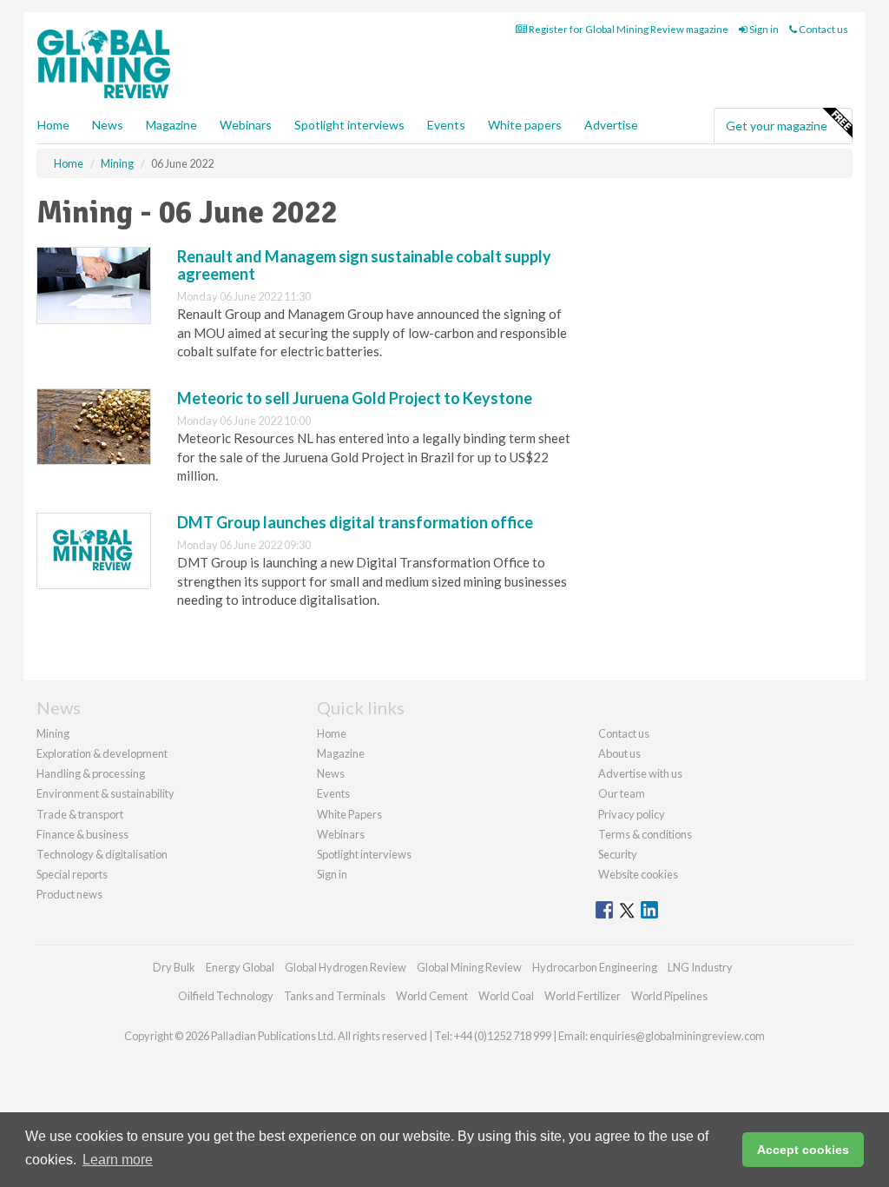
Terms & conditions (645, 834)
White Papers (349, 814)
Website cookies (638, 874)
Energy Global (240, 967)
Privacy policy (631, 814)
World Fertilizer (582, 996)
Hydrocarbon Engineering (594, 967)
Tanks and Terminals (334, 996)
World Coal (506, 996)
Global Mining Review (469, 967)
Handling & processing (90, 773)
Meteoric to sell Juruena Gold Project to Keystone (354, 398)
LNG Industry (700, 967)
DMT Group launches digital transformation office (355, 522)
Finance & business (82, 834)
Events (446, 124)
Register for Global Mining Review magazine (627, 29)
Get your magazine (776, 125)
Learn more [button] (117, 1159)
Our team (621, 793)
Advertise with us (640, 773)
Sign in (763, 29)
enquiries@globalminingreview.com (677, 1036)
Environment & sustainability (105, 793)
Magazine (171, 124)
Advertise (611, 124)
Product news (69, 894)
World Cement (432, 996)
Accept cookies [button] (803, 1150)
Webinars (246, 124)
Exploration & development (102, 753)
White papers (525, 124)
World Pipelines (669, 996)
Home (53, 124)
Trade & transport (79, 814)
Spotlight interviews (349, 124)
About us (619, 753)
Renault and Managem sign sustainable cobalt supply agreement (364, 265)
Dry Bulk (174, 967)
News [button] (107, 124)
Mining (52, 733)
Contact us (822, 29)
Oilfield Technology (225, 996)
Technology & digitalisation (102, 854)
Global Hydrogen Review (345, 967)
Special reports (72, 874)
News (331, 773)
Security (617, 854)
